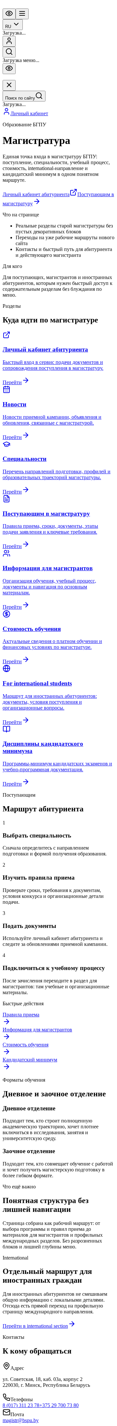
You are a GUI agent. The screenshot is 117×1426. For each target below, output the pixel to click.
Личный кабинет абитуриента (36, 194)
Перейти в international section (35, 1326)
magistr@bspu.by (21, 1420)
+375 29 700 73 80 (59, 1405)
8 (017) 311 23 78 (21, 1405)
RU (8, 26)
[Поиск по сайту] (9, 52)
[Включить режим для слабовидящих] (9, 13)
